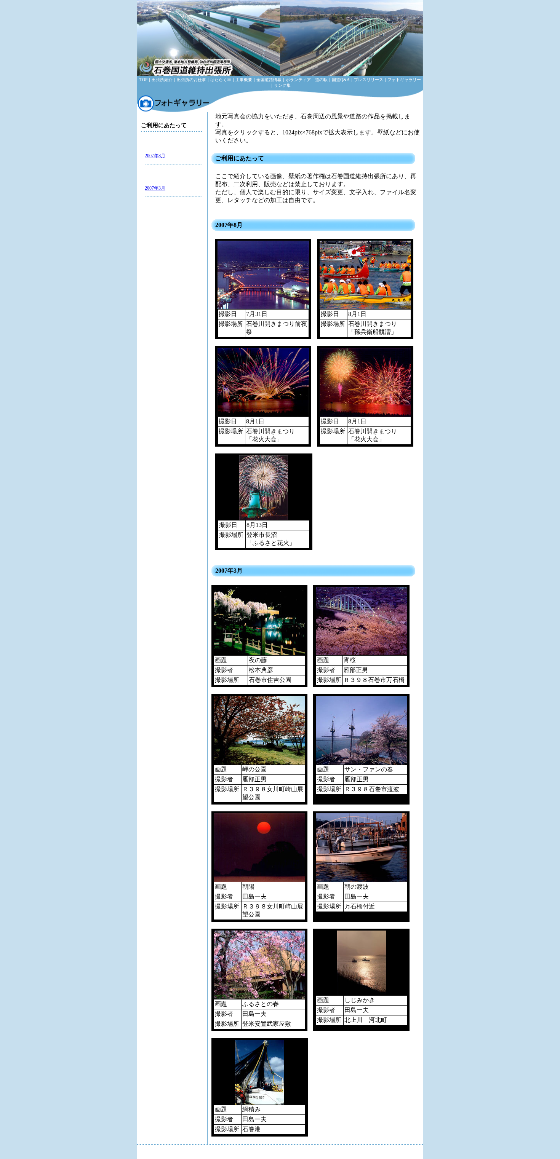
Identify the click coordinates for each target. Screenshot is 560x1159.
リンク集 (282, 85)
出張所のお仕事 (191, 79)
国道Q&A (341, 79)
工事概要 (243, 79)
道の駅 (321, 79)
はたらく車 (220, 79)
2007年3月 (155, 188)
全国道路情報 (269, 79)
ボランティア (298, 79)
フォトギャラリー (404, 79)
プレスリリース (368, 79)
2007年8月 (155, 155)
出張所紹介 (162, 79)
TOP (143, 79)
